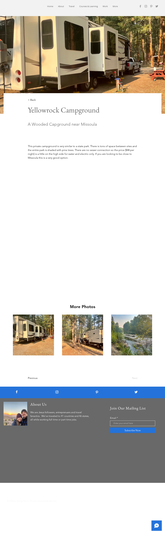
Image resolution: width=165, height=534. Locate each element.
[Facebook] (140, 6)
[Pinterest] (151, 6)
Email (113, 418)
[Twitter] (157, 6)
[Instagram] (146, 6)
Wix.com (53, 501)
